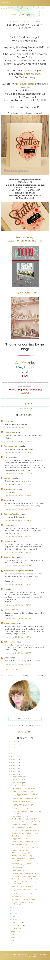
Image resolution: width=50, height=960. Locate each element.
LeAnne (7, 541)
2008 (13, 947)
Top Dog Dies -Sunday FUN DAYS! (25, 798)
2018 (13, 762)
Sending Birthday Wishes (22, 827)
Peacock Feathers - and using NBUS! (27, 876)
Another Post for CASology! (22, 856)
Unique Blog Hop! (19, 868)
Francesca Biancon (12, 446)
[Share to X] (19, 404)
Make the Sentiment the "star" (25, 240)
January (17, 928)
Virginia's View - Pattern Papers (25, 833)
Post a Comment (12, 669)
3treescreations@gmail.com (16, 570)
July (15, 910)
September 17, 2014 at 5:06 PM (18, 495)
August (17, 907)
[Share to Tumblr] (28, 404)
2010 (13, 941)
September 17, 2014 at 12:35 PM (18, 473)
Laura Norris (9, 478)
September (18, 786)
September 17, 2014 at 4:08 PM (18, 484)
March (16, 922)
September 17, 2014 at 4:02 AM (18, 427)
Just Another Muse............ (22, 844)
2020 (13, 756)
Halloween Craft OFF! (20, 850)
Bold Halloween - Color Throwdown (26, 879)
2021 (13, 754)
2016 (13, 768)
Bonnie (7, 525)
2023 (13, 748)
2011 (13, 938)
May (15, 916)
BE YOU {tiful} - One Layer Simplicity (22, 903)
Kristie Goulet (10, 432)
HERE (25, 393)
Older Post (43, 675)
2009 (13, 944)
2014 (13, 774)
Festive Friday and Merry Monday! (25, 830)
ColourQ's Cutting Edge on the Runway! (24, 890)
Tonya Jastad (9, 609)
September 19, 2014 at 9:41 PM (18, 618)
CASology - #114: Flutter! (22, 809)
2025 (13, 742)
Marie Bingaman (11, 489)
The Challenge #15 (20, 816)
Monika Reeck (10, 623)
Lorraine (7, 657)
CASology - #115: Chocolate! (23, 788)
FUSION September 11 (21, 853)
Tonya (21, 113)
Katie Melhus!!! (32, 74)
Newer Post (7, 675)
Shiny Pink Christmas (25, 292)
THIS (40, 70)
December (18, 777)
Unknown (8, 457)
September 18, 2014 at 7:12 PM (18, 552)
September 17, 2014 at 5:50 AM (18, 441)
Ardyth (7, 500)
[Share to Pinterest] (25, 404)
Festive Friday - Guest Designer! (25, 847)
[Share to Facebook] (22, 404)
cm (5, 589)
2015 (13, 771)
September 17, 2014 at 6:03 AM (18, 452)
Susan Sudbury (10, 557)
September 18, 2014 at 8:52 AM (18, 520)
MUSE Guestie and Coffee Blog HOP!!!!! (24, 795)
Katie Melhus (9, 641)
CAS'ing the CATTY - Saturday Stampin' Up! (24, 882)
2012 (13, 935)
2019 (13, 759)
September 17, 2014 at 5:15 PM (18, 509)
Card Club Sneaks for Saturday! (24, 825)
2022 (13, 751)
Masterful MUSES (18, 897)
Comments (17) (26, 409)
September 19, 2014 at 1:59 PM (18, 584)
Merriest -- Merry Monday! (22, 886)
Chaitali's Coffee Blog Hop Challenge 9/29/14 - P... (23, 805)
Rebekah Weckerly (12, 514)
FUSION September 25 (21, 801)
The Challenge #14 (20, 870)
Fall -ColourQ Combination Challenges (23, 859)
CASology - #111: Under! (22, 894)
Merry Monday (25, 237)
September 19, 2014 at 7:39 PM (18, 605)
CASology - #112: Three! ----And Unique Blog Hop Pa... (25, 864)
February (18, 925)
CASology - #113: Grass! (21, 836)
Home (25, 675)
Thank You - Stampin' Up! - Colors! (26, 822)
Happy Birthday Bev (20, 839)
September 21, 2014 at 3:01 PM (18, 664)
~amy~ (7, 421)
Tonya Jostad (26, 83)
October (17, 783)
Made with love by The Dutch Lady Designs (31, 955)
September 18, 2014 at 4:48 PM (18, 536)
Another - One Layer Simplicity (24, 899)
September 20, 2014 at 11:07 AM (18, 637)
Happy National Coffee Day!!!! (24, 791)
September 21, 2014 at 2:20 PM (18, 653)
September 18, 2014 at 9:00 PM (18, 565)
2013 (13, 932)
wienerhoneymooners (19, 955)
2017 (13, 765)
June (15, 913)
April (16, 919)
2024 (13, 745)
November (18, 780)
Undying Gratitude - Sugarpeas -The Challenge (26, 812)
